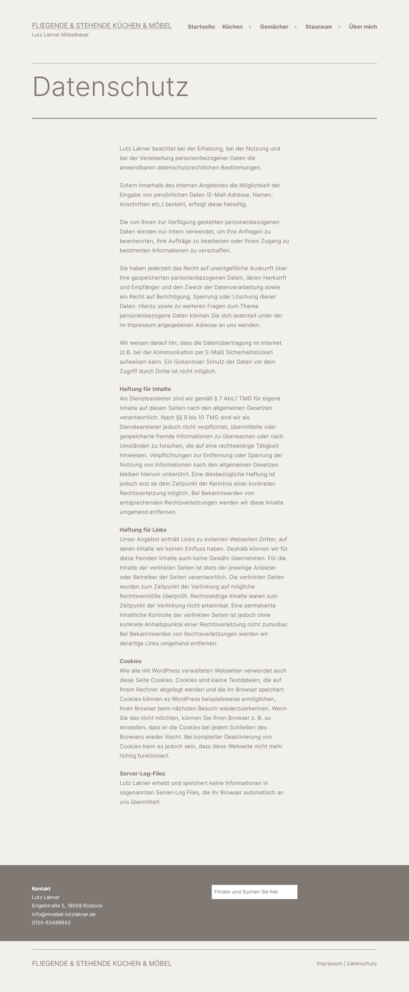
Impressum (330, 963)
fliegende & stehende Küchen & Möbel (102, 25)
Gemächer (274, 26)
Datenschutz (362, 963)
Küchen (232, 26)
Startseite (201, 26)
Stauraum (318, 26)
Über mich (363, 26)
